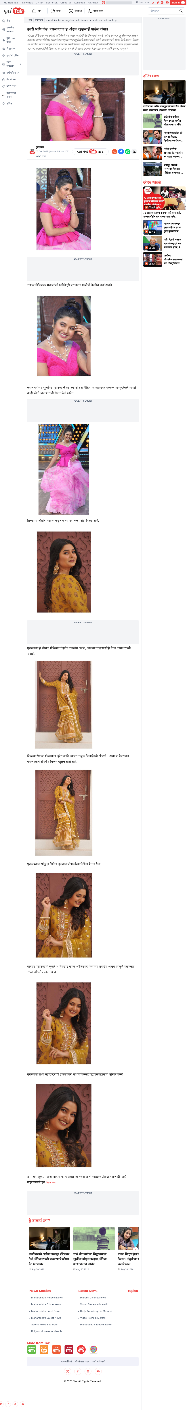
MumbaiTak (11, 2)
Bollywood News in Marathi (46, 1331)
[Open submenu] (20, 64)
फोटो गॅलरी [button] (98, 10)
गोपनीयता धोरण (82, 1361)
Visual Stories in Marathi (94, 1304)
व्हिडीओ (78, 10)
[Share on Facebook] (121, 151)
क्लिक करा (51, 1182)
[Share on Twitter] (134, 151)
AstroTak (93, 2)
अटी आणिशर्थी (98, 1361)
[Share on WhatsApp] (128, 151)
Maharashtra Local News (45, 1311)
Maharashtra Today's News (96, 1324)
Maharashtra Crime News (46, 1304)
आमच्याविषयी (66, 1361)
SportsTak (52, 2)
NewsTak (27, 2)
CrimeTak (65, 2)
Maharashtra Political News (47, 1297)
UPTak (39, 2)
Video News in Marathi (93, 1317)
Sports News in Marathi (44, 1324)
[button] (49, 1238)
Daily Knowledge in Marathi (96, 1311)
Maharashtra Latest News (46, 1317)
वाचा (58, 10)
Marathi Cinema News (93, 1297)
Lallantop (79, 2)
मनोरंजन (39, 20)
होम (39, 10)
